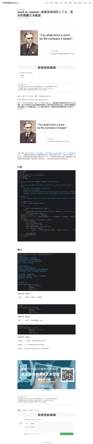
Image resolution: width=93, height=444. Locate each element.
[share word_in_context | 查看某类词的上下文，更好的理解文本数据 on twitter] (39, 68)
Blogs (23, 9)
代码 (22, 75)
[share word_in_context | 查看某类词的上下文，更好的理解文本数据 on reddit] (45, 68)
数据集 (24, 410)
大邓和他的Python (9, 3)
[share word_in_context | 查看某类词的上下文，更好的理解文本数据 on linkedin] (42, 68)
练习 (22, 77)
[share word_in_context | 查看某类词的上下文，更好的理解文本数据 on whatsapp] (51, 68)
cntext (37, 410)
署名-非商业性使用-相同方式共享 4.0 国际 (35, 90)
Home (19, 9)
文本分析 (31, 410)
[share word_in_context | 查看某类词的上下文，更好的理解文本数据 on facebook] (48, 68)
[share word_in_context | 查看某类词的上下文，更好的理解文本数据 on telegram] (54, 68)
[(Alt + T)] (19, 3)
